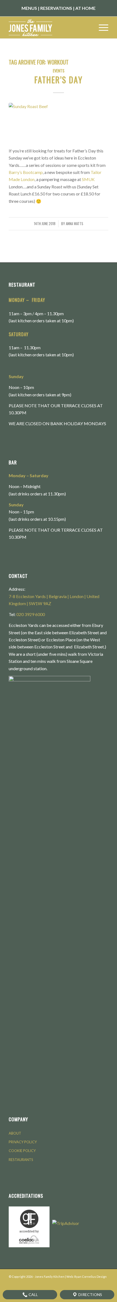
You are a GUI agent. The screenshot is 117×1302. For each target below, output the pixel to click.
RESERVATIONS (56, 8)
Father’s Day (58, 79)
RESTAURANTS (21, 1159)
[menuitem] (100, 27)
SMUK (88, 179)
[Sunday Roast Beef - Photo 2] (58, 122)
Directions (90, 1294)
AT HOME (85, 8)
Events (58, 70)
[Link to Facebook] (80, 1283)
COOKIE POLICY (22, 1150)
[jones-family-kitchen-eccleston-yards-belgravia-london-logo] (48, 27)
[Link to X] (96, 1283)
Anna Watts (74, 223)
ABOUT (15, 1133)
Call (33, 1294)
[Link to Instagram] (88, 1283)
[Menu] (100, 27)
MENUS (29, 8)
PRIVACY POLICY (23, 1142)
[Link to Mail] (104, 1283)
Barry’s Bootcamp (26, 172)
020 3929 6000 (30, 614)
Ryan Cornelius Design (90, 1276)
